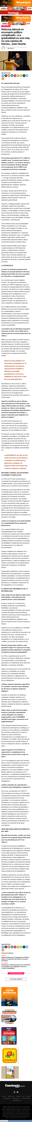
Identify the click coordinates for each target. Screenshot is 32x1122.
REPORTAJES (7, 1098)
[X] (6, 75)
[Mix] (18, 75)
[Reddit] (9, 75)
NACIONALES (11, 1096)
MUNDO (28, 1096)
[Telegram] (27, 75)
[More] (2, 78)
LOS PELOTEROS (25, 1098)
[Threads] (24, 75)
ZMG (23, 1096)
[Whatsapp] (21, 75)
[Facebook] (2, 75)
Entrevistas (15, 1098)
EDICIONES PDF (17, 1100)
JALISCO (4, 1096)
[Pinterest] (15, 75)
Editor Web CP (11, 48)
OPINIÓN (18, 1096)
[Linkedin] (12, 75)
